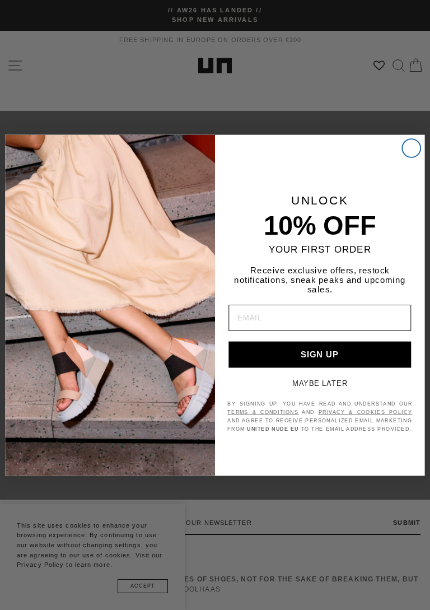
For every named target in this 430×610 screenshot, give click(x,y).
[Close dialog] (411, 148)
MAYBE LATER (320, 383)
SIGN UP (320, 354)
